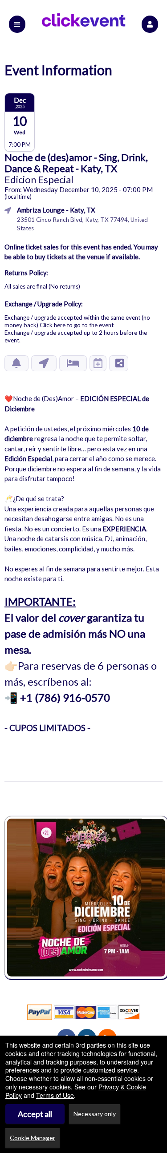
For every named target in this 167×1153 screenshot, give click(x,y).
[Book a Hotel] (73, 363)
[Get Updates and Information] (16, 363)
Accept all (35, 1114)
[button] (150, 24)
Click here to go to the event (77, 325)
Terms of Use (55, 1095)
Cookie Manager (32, 1137)
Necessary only (94, 1113)
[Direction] (44, 363)
